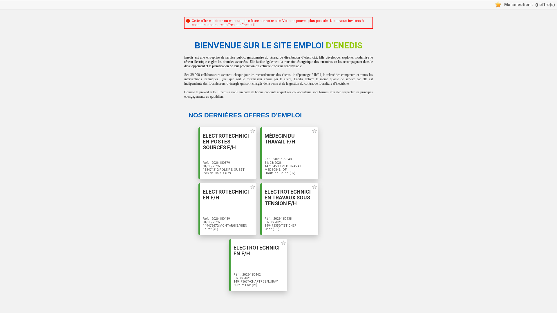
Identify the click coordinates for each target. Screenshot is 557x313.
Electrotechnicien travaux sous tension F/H (288, 197)
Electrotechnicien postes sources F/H (226, 141)
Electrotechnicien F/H (226, 195)
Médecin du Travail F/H (280, 139)
